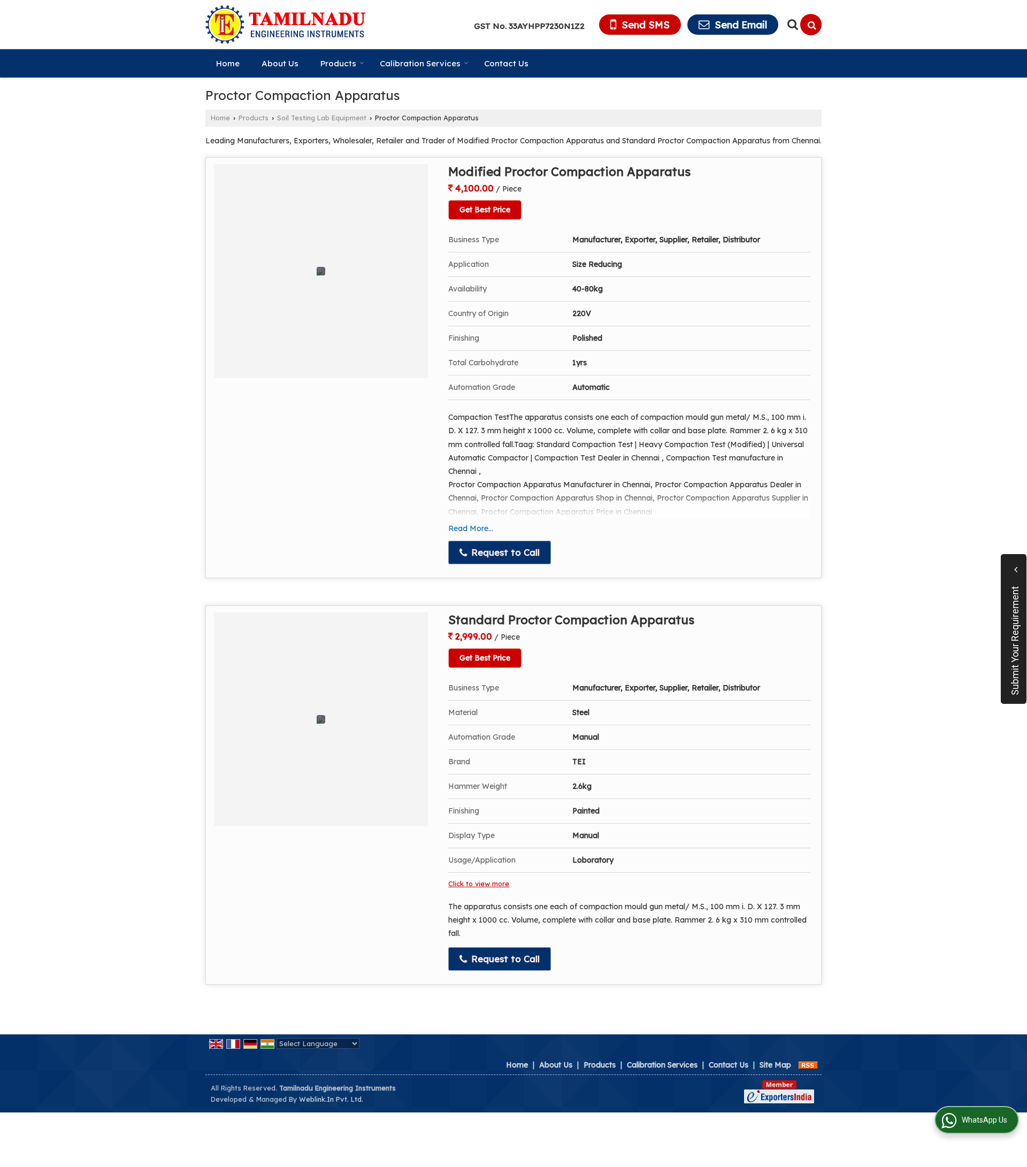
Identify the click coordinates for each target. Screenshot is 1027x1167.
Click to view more (478, 883)
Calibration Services (420, 63)
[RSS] (808, 1065)
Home (228, 63)
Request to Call (504, 552)
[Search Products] (791, 24)
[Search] (811, 24)
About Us (280, 63)
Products (338, 63)
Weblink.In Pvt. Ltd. (331, 1099)
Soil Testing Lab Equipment (321, 117)
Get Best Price (484, 209)
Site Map (775, 1065)
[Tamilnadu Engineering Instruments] (285, 24)
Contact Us (506, 63)
